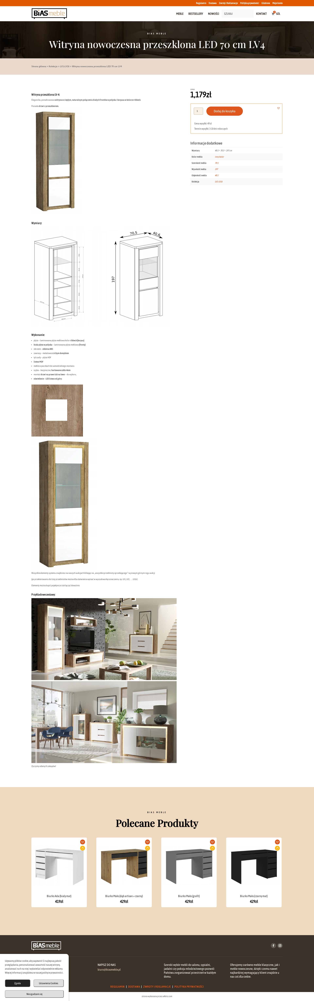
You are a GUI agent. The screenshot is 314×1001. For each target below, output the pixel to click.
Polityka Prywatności (189, 986)
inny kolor (219, 156)
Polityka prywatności (249, 3)
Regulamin (201, 3)
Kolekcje (53, 66)
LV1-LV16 (64, 66)
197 (216, 169)
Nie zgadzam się (34, 994)
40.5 (216, 175)
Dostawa (213, 3)
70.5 (216, 163)
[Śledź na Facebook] (273, 945)
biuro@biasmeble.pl (109, 969)
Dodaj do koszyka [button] (82, 848)
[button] (280, 108)
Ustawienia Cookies (48, 983)
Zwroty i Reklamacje (228, 3)
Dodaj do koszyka (225, 111)
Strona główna (38, 66)
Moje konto (277, 3)
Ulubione (266, 3)
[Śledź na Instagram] (280, 945)
